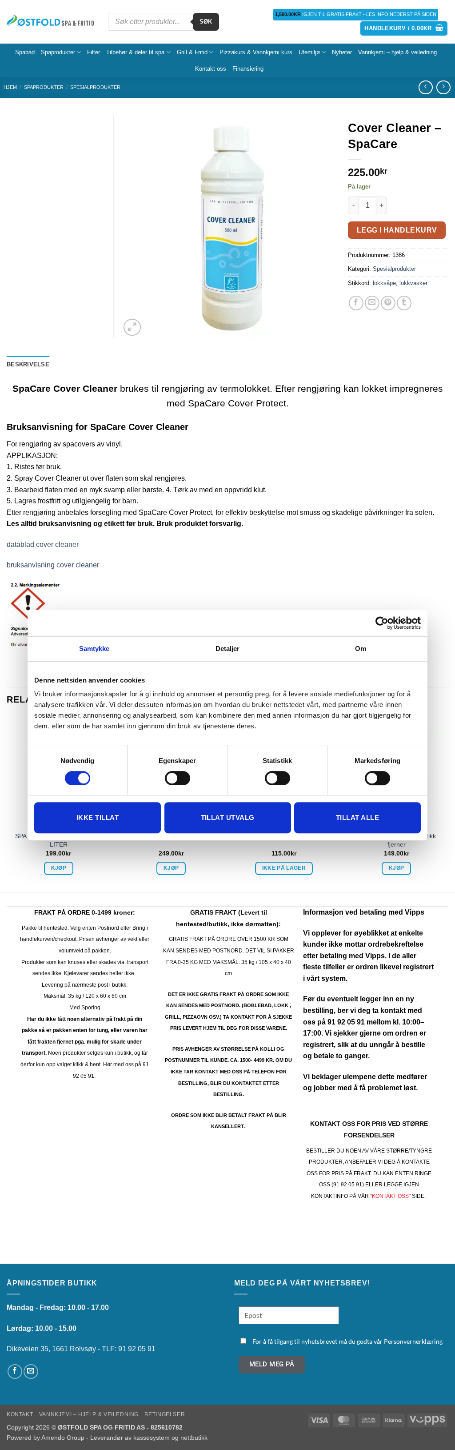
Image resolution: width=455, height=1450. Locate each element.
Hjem (10, 87)
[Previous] (7, 803)
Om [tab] (360, 648)
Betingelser (164, 1414)
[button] (403, 28)
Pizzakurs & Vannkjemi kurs (256, 52)
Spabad (25, 52)
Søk (206, 21)
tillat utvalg (228, 817)
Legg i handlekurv (397, 230)
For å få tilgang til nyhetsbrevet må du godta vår (347, 1341)
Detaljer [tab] (228, 648)
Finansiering (247, 68)
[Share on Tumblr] (404, 303)
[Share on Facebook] (356, 303)
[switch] (177, 778)
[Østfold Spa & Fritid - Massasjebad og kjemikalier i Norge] (51, 21)
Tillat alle (357, 817)
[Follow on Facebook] (15, 1371)
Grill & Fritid (192, 52)
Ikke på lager (284, 868)
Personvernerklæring (413, 1341)
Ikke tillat (97, 817)
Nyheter (342, 52)
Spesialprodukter (95, 87)
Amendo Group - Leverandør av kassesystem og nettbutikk (124, 1437)
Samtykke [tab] (94, 648)
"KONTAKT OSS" (390, 1196)
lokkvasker (413, 283)
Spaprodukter (58, 52)
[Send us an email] (31, 1371)
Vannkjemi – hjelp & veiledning (397, 52)
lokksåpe (384, 283)
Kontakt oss (210, 68)
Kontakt (20, 1414)
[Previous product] (443, 87)
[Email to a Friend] (372, 303)
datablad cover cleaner (43, 544)
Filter (93, 52)
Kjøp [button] (58, 868)
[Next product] (425, 87)
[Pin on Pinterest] (388, 303)
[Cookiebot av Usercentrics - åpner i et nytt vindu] (382, 623)
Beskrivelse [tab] (28, 364)
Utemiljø (309, 52)
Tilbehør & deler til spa (135, 52)
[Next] (448, 803)
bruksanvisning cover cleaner (53, 565)
